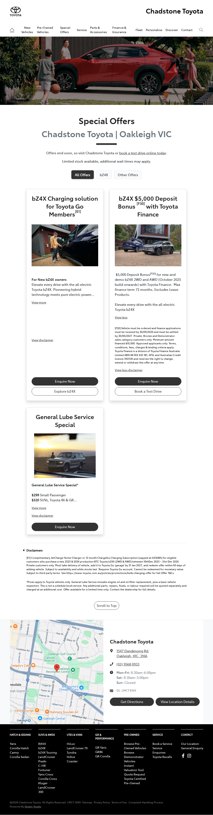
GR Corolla (102, 756)
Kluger (42, 783)
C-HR (42, 765)
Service (82, 30)
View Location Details (177, 701)
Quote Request (134, 774)
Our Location (190, 744)
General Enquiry (192, 748)
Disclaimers (34, 550)
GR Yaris (100, 747)
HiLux (71, 744)
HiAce (71, 757)
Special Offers (65, 29)
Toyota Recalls (162, 757)
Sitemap (87, 802)
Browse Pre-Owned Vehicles (135, 746)
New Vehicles (27, 29)
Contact (186, 30)
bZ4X (42, 748)
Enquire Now (65, 381)
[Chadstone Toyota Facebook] (184, 756)
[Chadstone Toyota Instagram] (190, 756)
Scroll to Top (106, 605)
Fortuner (44, 770)
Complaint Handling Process (146, 802)
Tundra (71, 752)
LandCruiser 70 (77, 748)
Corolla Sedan (19, 757)
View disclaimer (42, 340)
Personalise (154, 30)
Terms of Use (119, 802)
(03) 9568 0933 (127, 664)
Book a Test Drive (148, 391)
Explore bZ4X (65, 391)
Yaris (13, 744)
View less (121, 317)
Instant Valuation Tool (134, 767)
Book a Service (162, 744)
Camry (14, 752)
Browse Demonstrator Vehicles (134, 756)
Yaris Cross (45, 774)
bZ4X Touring (47, 752)
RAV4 (42, 744)
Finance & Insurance (119, 29)
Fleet (139, 30)
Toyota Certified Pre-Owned (135, 780)
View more (39, 302)
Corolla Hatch (19, 748)
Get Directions (132, 701)
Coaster (72, 761)
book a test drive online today (142, 153)
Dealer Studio (33, 806)
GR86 (99, 752)
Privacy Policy (102, 802)
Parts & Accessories (98, 29)
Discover (172, 30)
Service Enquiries (159, 750)
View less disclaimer (128, 370)
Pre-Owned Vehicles (45, 29)
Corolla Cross (47, 778)
